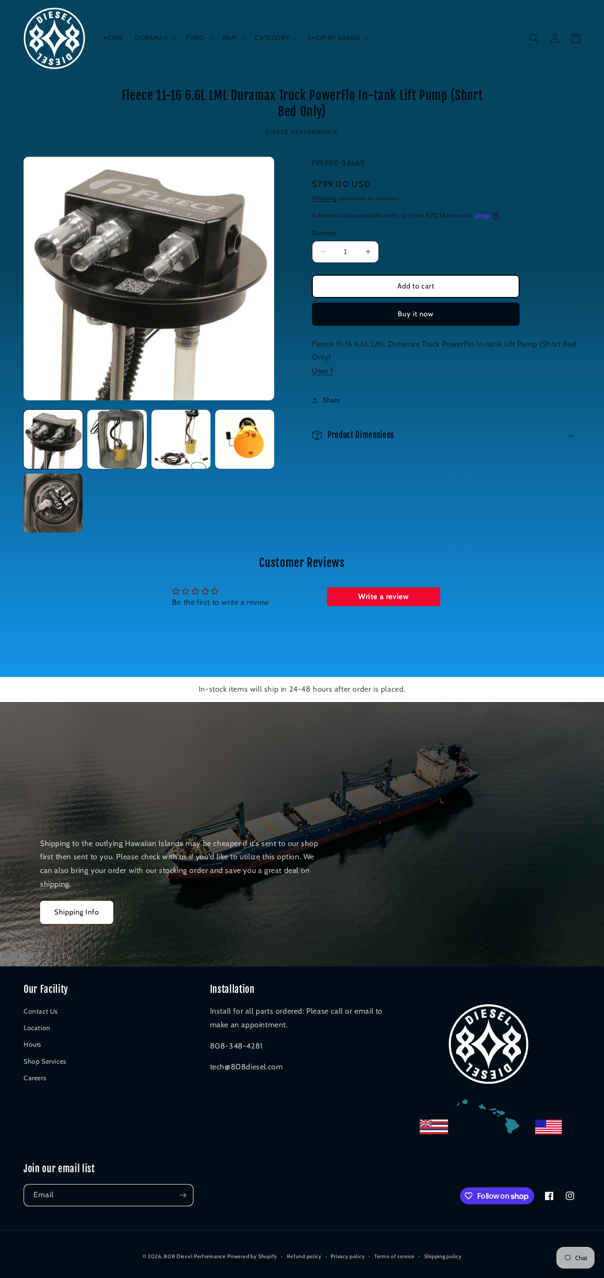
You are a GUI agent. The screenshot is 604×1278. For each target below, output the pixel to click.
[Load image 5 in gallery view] (53, 503)
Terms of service (394, 1256)
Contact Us (41, 1011)
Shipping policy (443, 1256)
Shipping (324, 197)
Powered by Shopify (252, 1256)
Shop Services (45, 1061)
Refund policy (304, 1256)
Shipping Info (76, 912)
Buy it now (416, 314)
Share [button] (331, 400)
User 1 (322, 370)
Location (37, 1028)
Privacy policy (348, 1256)
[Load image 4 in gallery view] (244, 439)
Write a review (383, 596)
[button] (154, 38)
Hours (33, 1044)
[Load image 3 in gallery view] (180, 439)
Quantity (324, 233)
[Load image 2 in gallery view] (116, 439)
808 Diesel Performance (195, 1256)
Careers (35, 1078)
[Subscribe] (182, 1195)
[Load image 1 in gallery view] (53, 439)
